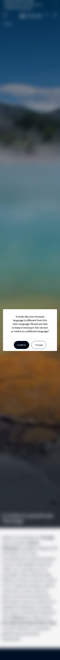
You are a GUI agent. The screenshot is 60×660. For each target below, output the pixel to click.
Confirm (21, 344)
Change (39, 344)
